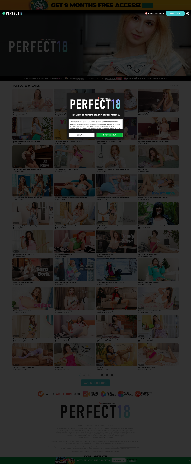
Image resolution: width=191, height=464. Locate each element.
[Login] (187, 13)
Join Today (175, 13)
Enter (109, 135)
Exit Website (81, 135)
